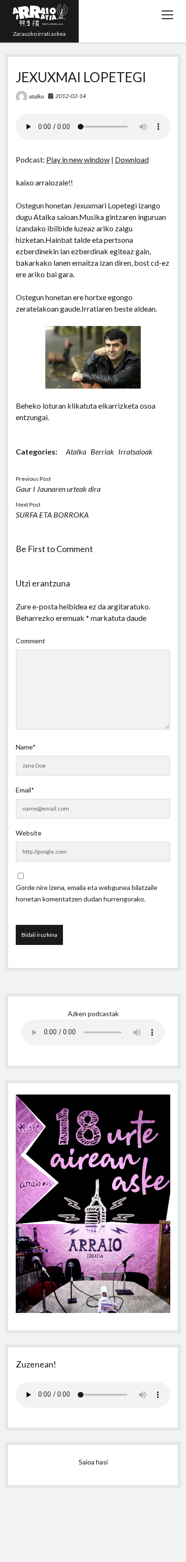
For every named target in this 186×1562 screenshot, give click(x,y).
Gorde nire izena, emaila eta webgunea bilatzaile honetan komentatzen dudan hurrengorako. (86, 893)
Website (28, 833)
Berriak (102, 451)
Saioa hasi (93, 1462)
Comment (30, 641)
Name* (26, 747)
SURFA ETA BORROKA (52, 514)
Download (132, 159)
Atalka (76, 451)
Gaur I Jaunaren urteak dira (58, 488)
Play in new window (78, 159)
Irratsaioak (135, 451)
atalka (36, 96)
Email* (25, 790)
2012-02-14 (70, 95)
